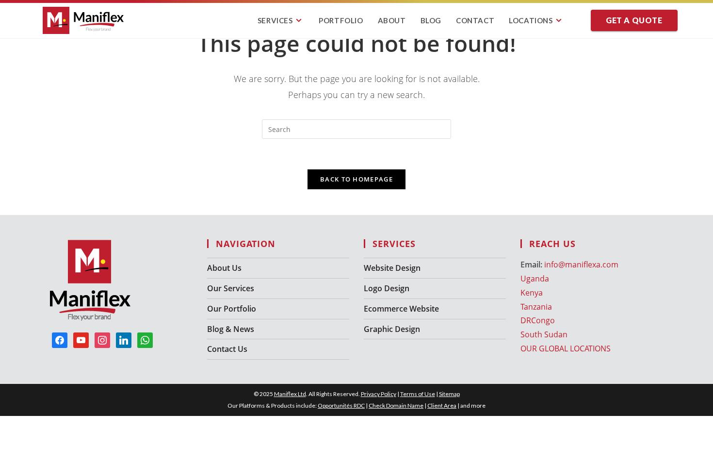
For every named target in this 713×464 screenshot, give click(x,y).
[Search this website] (356, 128)
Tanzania (536, 306)
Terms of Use (417, 394)
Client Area (441, 405)
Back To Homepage (356, 179)
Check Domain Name (396, 405)
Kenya (531, 292)
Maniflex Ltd (290, 394)
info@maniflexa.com (581, 264)
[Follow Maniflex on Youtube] (81, 339)
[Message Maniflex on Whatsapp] (145, 339)
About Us (224, 268)
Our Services (230, 288)
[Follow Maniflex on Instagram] (102, 339)
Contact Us (227, 349)
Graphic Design (392, 329)
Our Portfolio (231, 308)
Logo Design (386, 288)
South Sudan (543, 334)
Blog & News (230, 329)
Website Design (392, 268)
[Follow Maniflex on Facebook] (59, 339)
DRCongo (537, 320)
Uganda (534, 278)
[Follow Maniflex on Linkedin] (123, 339)
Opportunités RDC (341, 405)
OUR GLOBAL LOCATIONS (565, 348)
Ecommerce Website (401, 308)
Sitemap (449, 394)
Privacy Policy (378, 394)
